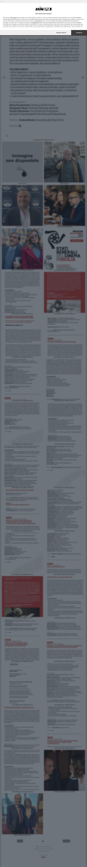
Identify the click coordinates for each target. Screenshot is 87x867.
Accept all (79, 32)
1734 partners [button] (13, 17)
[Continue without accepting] (1, 1)
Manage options (61, 32)
